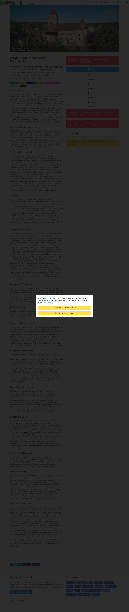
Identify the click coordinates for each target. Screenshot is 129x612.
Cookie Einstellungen (64, 313)
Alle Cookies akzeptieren (64, 308)
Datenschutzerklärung (45, 303)
